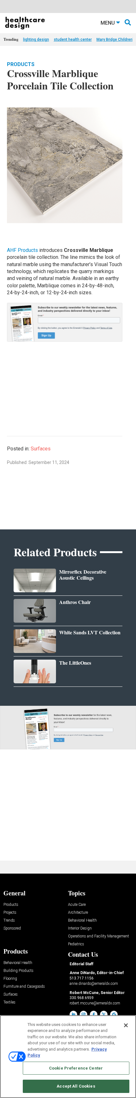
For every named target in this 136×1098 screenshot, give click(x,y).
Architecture (78, 913)
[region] (68, 1056)
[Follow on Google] (114, 1014)
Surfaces (41, 449)
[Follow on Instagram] (83, 1014)
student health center (73, 39)
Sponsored (12, 928)
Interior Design (80, 928)
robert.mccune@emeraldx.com (95, 1003)
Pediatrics (76, 944)
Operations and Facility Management (98, 936)
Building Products (18, 971)
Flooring (10, 979)
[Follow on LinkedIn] (73, 1014)
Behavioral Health (82, 920)
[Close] (126, 1025)
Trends (9, 920)
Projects (9, 913)
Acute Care (77, 905)
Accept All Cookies (76, 1086)
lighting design (36, 39)
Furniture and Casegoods (24, 987)
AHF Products (22, 250)
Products (20, 64)
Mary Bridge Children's (115, 39)
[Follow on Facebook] (93, 1014)
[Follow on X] (104, 1014)
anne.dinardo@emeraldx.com (94, 983)
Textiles (9, 1002)
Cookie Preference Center (76, 1068)
